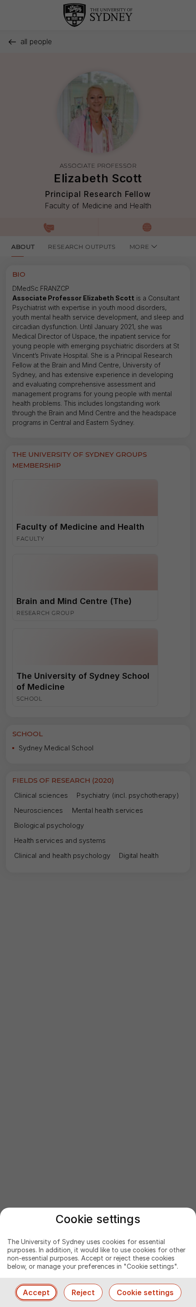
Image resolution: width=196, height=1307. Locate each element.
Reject (83, 1292)
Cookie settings (145, 1292)
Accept (36, 1292)
